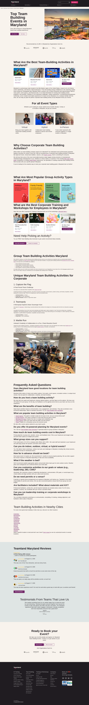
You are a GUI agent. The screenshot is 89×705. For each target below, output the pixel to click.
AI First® (37, 675)
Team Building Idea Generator (29, 429)
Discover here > (62, 211)
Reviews (51, 675)
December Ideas (29, 688)
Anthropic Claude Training (18, 679)
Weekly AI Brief (16, 686)
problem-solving (40, 326)
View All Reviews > (19, 591)
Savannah (16, 521)
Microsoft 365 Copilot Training (18, 677)
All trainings (38, 673)
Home (2, 8)
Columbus (16, 514)
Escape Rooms (20, 417)
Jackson (16, 524)
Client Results (52, 673)
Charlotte (16, 517)
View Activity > (18, 82)
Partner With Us (53, 686)
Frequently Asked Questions (53, 679)
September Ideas (29, 683)
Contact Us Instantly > (33, 243)
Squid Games (19, 416)
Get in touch (46, 532)
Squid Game (32, 160)
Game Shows (19, 420)
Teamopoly (21, 307)
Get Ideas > (23, 34)
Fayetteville (17, 518)
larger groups (27, 260)
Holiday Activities (29, 689)
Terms (15, 700)
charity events (47, 155)
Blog (51, 676)
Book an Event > (39, 644)
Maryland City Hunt (66, 260)
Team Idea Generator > (20, 243)
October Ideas (28, 684)
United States (16, 8)
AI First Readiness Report (18, 684)
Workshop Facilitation (40, 681)
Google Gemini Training (18, 683)
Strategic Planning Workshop (41, 678)
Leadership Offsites (29, 679)
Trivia (17, 422)
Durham (16, 526)
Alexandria (16, 529)
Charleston (16, 520)
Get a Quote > (14, 34)
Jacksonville (17, 523)
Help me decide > (49, 644)
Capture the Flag (37, 289)
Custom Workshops (40, 683)
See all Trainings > (67, 228)
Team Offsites (28, 681)
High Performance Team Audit (41, 685)
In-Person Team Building (29, 677)
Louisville (16, 527)
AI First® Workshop (17, 675)
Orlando (16, 530)
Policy (18, 700)
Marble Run (67, 325)
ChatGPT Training (17, 681)
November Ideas (29, 686)
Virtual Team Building (30, 675)
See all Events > (66, 83)
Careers (51, 683)
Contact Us (52, 681)
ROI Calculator (28, 692)
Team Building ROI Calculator (55, 410)
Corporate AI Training (18, 673)
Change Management (40, 680)
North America (10, 8)
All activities (28, 673)
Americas (5, 8)
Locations (52, 684)
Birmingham (17, 515)
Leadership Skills (39, 676)
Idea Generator (29, 691)
